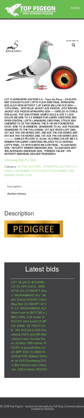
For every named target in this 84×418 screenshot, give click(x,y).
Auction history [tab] (16, 193)
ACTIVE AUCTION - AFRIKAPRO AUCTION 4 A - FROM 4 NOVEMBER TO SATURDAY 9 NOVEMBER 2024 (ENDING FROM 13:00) (41, 171)
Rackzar (49, 408)
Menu (75, 8)
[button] (73, 45)
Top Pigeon (35, 10)
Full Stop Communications (68, 406)
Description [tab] (14, 186)
